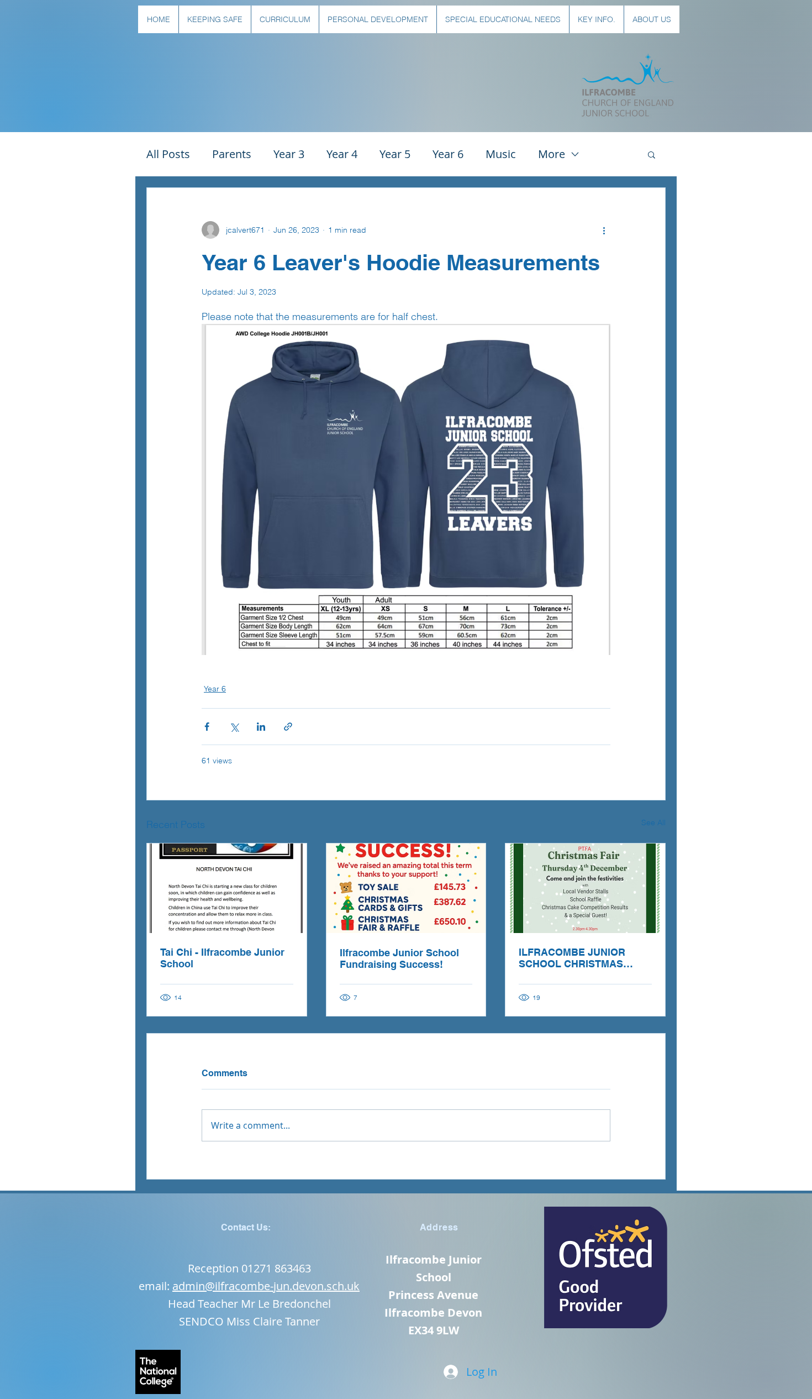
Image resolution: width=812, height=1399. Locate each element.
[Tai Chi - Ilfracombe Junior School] (227, 888)
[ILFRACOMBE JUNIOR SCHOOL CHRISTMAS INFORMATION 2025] (585, 888)
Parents (231, 153)
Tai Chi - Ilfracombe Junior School (222, 958)
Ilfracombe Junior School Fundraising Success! (399, 958)
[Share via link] (288, 726)
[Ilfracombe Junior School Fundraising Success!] (406, 888)
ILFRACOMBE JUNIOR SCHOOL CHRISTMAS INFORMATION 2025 (572, 958)
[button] (214, 19)
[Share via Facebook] (207, 726)
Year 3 (288, 153)
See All (653, 822)
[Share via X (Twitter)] (234, 726)
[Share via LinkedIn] (261, 726)
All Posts (168, 153)
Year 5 (394, 153)
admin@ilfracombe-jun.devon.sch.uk (266, 1286)
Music (501, 153)
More (551, 153)
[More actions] (603, 230)
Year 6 (448, 153)
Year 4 (341, 153)
